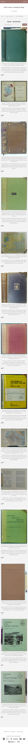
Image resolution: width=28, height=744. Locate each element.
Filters (24, 24)
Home (2, 16)
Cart (26, 1)
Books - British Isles (9, 16)
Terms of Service (20, 731)
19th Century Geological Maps (14, 7)
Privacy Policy (12, 731)
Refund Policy (6, 731)
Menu (4, 1)
